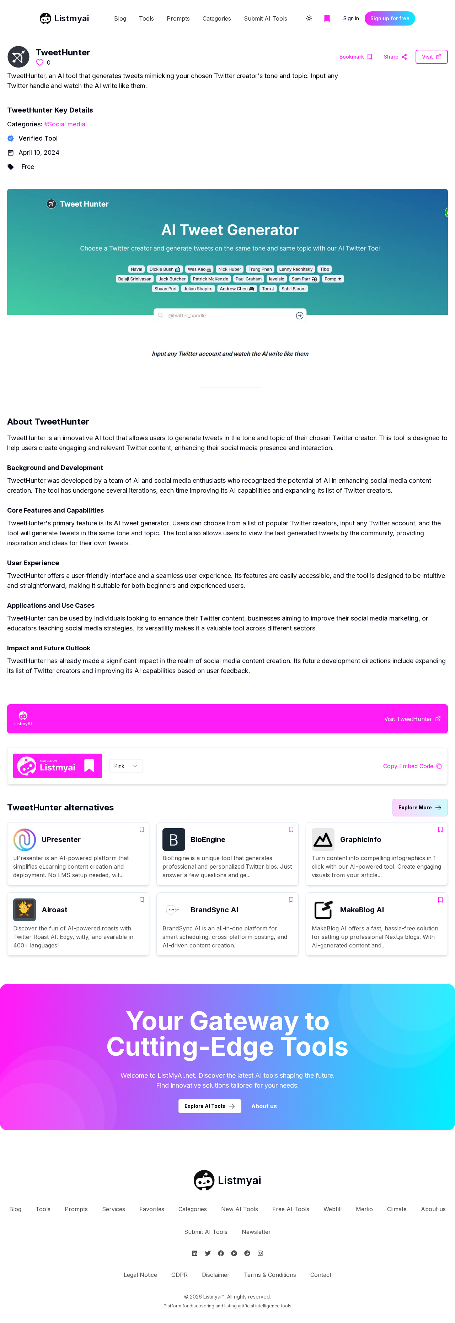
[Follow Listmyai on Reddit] (247, 1253)
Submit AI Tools (265, 18)
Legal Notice (140, 1274)
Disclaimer (216, 1274)
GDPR (179, 1274)
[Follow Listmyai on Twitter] (208, 1253)
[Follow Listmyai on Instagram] (260, 1253)
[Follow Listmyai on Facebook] (221, 1253)
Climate (397, 1209)
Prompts (178, 18)
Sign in (351, 18)
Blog (120, 18)
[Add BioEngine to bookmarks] (291, 829)
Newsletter (256, 1231)
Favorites (151, 1209)
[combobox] (126, 766)
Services (113, 1209)
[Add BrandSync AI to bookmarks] (291, 900)
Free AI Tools (290, 1209)
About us (264, 1106)
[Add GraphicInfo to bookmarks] (440, 829)
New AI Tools (239, 1209)
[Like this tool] (40, 62)
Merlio (364, 1209)
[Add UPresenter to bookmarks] (142, 829)
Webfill (332, 1209)
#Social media (64, 124)
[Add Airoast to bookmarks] (142, 900)
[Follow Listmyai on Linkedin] (195, 1253)
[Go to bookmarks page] (327, 18)
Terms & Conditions (270, 1274)
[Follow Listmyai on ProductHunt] (234, 1253)
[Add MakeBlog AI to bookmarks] (440, 900)
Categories (217, 18)
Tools (146, 18)
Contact (320, 1274)
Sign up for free (390, 18)
